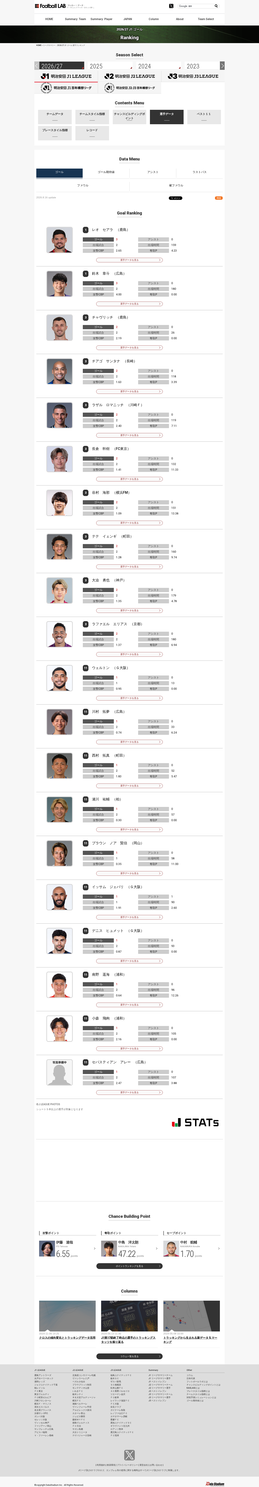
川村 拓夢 (101, 711)
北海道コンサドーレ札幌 (84, 1375)
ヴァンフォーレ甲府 (81, 1407)
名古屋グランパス (42, 1410)
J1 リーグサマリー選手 (160, 1378)
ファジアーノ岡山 (42, 1426)
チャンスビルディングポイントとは (203, 1385)
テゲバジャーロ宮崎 (81, 1435)
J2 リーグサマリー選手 (160, 1388)
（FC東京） (121, 449)
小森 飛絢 (101, 1018)
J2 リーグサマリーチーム (161, 1385)
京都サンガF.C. (41, 1413)
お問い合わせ (156, 1465)
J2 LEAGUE (77, 1370)
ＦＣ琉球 (114, 1435)
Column (154, 19)
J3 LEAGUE (115, 1370)
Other (189, 1370)
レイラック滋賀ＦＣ (120, 1400)
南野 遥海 (101, 974)
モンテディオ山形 (80, 1388)
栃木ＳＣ (114, 1378)
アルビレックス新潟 (81, 1410)
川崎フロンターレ (42, 1400)
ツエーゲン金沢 (117, 1394)
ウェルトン (101, 668)
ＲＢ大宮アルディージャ (84, 1397)
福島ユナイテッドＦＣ (121, 1375)
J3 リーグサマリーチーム (161, 1394)
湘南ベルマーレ (79, 1404)
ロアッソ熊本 (116, 1429)
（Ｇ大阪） (121, 668)
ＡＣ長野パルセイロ (120, 1391)
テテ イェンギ (104, 536)
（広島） (119, 273)
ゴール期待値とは (195, 1400)
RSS (219, 198)
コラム (190, 1375)
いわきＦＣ (77, 1391)
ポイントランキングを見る (129, 1266)
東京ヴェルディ (41, 1394)
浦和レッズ (39, 1381)
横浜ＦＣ (76, 1400)
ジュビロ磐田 (78, 1416)
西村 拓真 (101, 755)
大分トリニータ (79, 1432)
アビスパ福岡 (40, 1432)
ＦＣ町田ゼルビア (42, 1397)
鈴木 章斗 (101, 273)
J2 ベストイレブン (157, 1391)
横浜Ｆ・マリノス (42, 1404)
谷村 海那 (101, 492)
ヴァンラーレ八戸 (80, 1378)
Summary (153, 1370)
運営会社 (144, 1465)
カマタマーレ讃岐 (118, 1416)
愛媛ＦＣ (114, 1419)
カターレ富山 (78, 1413)
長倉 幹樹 (101, 449)
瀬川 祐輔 (101, 799)
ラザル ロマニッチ (108, 405)
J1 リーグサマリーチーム (161, 1375)
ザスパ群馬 (115, 1381)
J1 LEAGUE (39, 1370)
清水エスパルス (41, 1407)
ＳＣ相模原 (115, 1385)
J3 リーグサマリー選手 (160, 1397)
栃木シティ (77, 1394)
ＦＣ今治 (76, 1426)
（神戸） (119, 580)
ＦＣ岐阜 (114, 1397)
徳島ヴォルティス (80, 1423)
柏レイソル (39, 1388)
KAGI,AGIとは (193, 1388)
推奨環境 (111, 1465)
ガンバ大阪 (39, 1416)
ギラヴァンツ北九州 (120, 1426)
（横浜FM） (121, 492)
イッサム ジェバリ (108, 887)
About (180, 19)
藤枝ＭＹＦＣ (78, 1419)
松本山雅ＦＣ (116, 1388)
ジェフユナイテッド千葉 (46, 1385)
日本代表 (191, 1378)
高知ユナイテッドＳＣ (121, 1423)
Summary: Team (75, 19)
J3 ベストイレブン (157, 1400)
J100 (66, 88)
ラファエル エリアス (109, 624)
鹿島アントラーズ (42, 1375)
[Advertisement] (129, 1169)
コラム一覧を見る (129, 1356)
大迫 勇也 (101, 580)
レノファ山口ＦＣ (118, 1413)
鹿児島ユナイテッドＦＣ (122, 1432)
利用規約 (101, 1465)
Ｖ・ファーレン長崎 (43, 1435)
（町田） (126, 536)
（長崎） (130, 361)
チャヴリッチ (102, 317)
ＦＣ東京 (38, 1391)
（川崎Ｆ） (135, 405)
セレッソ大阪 (40, 1419)
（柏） (117, 799)
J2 (129, 76)
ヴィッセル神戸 (41, 1423)
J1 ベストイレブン (157, 1381)
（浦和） (119, 974)
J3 (193, 76)
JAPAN (127, 19)
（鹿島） (123, 230)
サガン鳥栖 (77, 1429)
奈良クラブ (115, 1407)
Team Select (206, 19)
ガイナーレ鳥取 (117, 1410)
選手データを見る (129, 260)
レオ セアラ (102, 230)
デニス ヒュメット (108, 931)
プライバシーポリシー (127, 1465)
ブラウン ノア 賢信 (109, 843)
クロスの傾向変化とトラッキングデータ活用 (67, 1337)
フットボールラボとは (197, 1381)
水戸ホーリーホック (43, 1378)
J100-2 (129, 88)
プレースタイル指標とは (198, 1391)
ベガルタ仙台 (78, 1381)
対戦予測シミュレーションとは (201, 1397)
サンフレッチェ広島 (43, 1429)
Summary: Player (101, 19)
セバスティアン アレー (111, 1062)
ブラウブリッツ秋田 (81, 1385)
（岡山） (137, 843)
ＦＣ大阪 (114, 1404)
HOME (49, 19)
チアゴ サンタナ (106, 361)
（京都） (137, 624)
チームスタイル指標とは (198, 1394)
